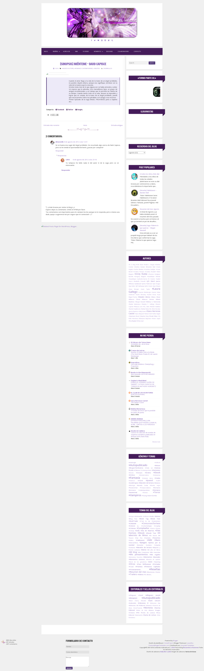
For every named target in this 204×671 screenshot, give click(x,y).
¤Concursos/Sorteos (151, 523)
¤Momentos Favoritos (135, 557)
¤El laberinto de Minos (144, 534)
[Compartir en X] (55, 115)
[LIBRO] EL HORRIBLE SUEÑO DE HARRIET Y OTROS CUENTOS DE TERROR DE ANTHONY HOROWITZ (143, 384)
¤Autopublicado (138, 465)
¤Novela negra (155, 485)
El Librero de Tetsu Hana (140, 342)
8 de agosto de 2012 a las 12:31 (76, 142)
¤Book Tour (155, 519)
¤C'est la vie (145, 521)
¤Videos (140, 574)
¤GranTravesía (137, 608)
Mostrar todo (156, 442)
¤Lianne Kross (151, 295)
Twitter (70, 110)
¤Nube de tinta (141, 610)
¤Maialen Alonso (144, 297)
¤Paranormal (133, 488)
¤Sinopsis (97, 68)
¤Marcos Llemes (148, 299)
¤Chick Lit (148, 468)
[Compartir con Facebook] (57, 115)
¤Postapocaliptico (145, 488)
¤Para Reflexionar (144, 564)
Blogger (175, 641)
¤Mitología (132, 485)
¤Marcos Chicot (134, 299)
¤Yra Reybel (132, 321)
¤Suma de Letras (149, 615)
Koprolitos (135, 362)
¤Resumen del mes (137, 572)
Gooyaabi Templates (187, 645)
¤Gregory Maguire (140, 276)
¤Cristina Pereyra (138, 272)
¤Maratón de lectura (146, 483)
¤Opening (157, 562)
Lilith (68, 159)
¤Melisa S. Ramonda (153, 302)
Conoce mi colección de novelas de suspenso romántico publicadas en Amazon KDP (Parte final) (143, 435)
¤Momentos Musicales (151, 557)
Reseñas (55, 51)
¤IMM (149, 540)
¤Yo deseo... (148, 574)
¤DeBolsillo (132, 603)
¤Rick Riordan (156, 309)
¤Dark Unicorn (154, 601)
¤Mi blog (133, 552)
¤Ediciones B (143, 603)
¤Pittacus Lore (138, 307)
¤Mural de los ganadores (138, 562)
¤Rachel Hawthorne (134, 309)
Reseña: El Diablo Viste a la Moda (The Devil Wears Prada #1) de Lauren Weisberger (144, 354)
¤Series (157, 572)
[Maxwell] (59, 142)
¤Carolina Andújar (149, 269)
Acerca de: (66, 51)
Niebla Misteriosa (138, 409)
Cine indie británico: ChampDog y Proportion (142, 365)
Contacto (137, 51)
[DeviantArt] (101, 40)
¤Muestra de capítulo (153, 559)
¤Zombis (154, 496)
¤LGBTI (158, 481)
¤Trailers (133, 574)
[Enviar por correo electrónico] (51, 115)
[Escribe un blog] (53, 115)
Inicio (46, 51)
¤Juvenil (149, 480)
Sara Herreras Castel (139, 401)
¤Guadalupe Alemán (153, 276)
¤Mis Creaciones (143, 552)
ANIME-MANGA (137, 419)
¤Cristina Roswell (150, 272)
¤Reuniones (151, 572)
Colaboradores (123, 51)
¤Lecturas (132, 547)
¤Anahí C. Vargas (149, 265)
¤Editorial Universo (145, 605)
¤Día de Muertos (147, 531)
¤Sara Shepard (139, 314)
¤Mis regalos (154, 554)
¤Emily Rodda (140, 274)
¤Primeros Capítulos (152, 566)
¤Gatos (131, 540)
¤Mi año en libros (153, 550)
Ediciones (109, 51)
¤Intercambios (133, 543)
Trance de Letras (137, 350)
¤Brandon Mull (150, 267)
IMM (76, 51)
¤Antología (132, 462)
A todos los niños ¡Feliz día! (149, 174)
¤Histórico (132, 481)
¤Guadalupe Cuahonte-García (138, 279)
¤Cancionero (156, 521)
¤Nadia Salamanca (135, 304)
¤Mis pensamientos (138, 554)
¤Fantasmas (156, 475)
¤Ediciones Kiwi (155, 603)
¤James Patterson (146, 284)
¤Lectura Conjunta (153, 545)
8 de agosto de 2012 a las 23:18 (85, 159)
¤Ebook (156, 472)
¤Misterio (157, 483)
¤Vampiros (135, 495)
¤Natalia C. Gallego (148, 304)
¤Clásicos (137, 470)
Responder (60, 151)
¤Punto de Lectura (148, 613)
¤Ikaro (157, 540)
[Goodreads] (108, 40)
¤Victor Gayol (156, 318)
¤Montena (148, 607)
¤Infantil (140, 481)
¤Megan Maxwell (140, 302)
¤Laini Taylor (145, 289)
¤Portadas (156, 564)
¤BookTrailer (133, 521)
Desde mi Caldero (138, 431)
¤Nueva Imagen (154, 610)
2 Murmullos (107, 68)
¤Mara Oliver (155, 297)
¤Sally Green (142, 311)
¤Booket (143, 601)
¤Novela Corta (142, 485)
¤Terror (156, 492)
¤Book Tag (143, 519)
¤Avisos (157, 465)
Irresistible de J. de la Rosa (140, 344)
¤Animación (138, 516)
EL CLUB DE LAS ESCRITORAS (142, 393)
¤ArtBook (157, 462)
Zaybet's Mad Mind (138, 380)
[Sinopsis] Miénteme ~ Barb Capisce (83, 64)
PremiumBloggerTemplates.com (159, 645)
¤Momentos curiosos (137, 559)
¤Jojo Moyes (156, 286)
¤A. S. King (132, 265)
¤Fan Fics (138, 538)
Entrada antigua (117, 125)
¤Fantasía (134, 477)
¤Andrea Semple (139, 267)
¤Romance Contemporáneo (83, 68)
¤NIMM (150, 562)
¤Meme (143, 550)
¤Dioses (131, 473)
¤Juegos (143, 542)
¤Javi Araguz (156, 284)
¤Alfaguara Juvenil (152, 595)
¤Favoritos (156, 538)
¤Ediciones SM (133, 605)
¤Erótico (132, 475)
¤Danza (152, 528)
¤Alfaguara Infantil (136, 595)
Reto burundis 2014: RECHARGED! (142, 374)
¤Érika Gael (140, 321)
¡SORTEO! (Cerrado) (138, 394)
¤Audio (151, 516)
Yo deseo (86, 51)
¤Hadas (157, 478)
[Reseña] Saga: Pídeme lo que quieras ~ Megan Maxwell (149, 227)
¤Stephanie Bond (134, 316)
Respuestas (62, 155)
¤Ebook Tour (151, 533)
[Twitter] (94, 40)
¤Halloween (140, 540)
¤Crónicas (132, 528)
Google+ (80, 110)
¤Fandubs (147, 538)
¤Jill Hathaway (140, 286)
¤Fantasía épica (147, 478)
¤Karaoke (140, 545)
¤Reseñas (154, 569)
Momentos (97, 51)
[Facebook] (91, 40)
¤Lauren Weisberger (144, 292)
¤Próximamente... (135, 569)
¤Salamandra (139, 615)
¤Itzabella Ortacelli (139, 281)
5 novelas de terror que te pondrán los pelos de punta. (143, 412)
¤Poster (131, 567)
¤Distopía (139, 473)
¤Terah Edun (153, 316)
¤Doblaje (131, 531)
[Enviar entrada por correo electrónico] (47, 114)
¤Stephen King (144, 316)
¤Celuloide (132, 523)
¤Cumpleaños (143, 528)
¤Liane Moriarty (141, 295)
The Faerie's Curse (137, 402)
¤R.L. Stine (146, 307)
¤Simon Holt (148, 314)
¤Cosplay (157, 526)
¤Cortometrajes (146, 526)
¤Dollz (137, 531)
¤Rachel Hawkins (155, 307)
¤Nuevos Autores (68, 68)
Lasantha (190, 643)
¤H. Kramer (151, 279)
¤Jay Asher (132, 286)
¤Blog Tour (133, 519)
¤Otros (132, 564)
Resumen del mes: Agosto (149, 209)
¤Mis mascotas (155, 552)
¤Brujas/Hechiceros (136, 468)
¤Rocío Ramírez (133, 311)
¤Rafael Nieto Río (146, 309)
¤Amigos (131, 516)
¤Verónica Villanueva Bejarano (141, 318)
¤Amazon (133, 598)
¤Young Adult (146, 496)
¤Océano (132, 613)
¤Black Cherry (134, 601)
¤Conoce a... (134, 526)
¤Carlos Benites (138, 269)
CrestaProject (168, 643)
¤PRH (137, 613)
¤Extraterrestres (144, 475)
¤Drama (148, 473)
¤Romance (156, 488)
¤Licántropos (133, 483)
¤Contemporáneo (146, 470)
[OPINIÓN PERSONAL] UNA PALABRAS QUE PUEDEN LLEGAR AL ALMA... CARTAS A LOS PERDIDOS (144, 422)
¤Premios (138, 566)
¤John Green (148, 286)
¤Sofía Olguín (156, 314)
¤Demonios (156, 470)
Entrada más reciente (51, 125)
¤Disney (157, 528)
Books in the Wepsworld (140, 372)
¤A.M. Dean (139, 265)
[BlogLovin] (98, 40)
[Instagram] (105, 40)
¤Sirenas (145, 492)
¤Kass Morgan (134, 289)
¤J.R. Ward (151, 281)
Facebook (60, 110)
